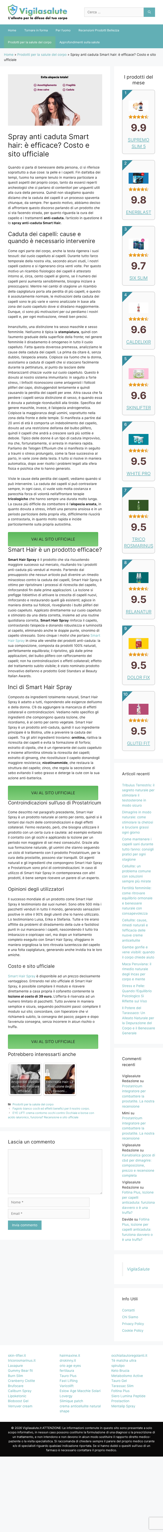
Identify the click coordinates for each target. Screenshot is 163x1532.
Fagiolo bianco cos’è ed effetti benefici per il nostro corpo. (51, 1108)
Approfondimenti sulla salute (79, 42)
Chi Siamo (130, 1317)
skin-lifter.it (17, 1355)
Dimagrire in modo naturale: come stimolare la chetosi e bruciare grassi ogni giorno (137, 822)
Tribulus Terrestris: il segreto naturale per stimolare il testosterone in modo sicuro (138, 795)
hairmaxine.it (70, 1355)
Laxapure (15, 1366)
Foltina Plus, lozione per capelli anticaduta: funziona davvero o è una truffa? (138, 1202)
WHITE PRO (139, 473)
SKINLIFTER (138, 407)
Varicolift (67, 1386)
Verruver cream (20, 1406)
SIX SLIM (138, 278)
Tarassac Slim (122, 1386)
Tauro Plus (68, 1376)
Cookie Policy (132, 1330)
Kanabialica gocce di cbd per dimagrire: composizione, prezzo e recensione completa (138, 1165)
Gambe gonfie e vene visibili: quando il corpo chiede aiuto (138, 952)
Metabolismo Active (127, 1376)
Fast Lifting (69, 1381)
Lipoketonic (17, 1396)
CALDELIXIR (138, 341)
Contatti (128, 1310)
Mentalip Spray (123, 1406)
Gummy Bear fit (20, 1371)
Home (12, 30)
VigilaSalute (138, 1269)
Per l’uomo (63, 30)
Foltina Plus (120, 1391)
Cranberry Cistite (21, 1381)
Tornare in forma (36, 30)
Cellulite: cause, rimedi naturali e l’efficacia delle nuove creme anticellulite (135, 930)
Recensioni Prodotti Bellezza (99, 30)
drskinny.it (68, 1360)
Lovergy (66, 1396)
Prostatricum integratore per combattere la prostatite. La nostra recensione (138, 1096)
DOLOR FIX (138, 677)
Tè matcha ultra (123, 1360)
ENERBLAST (138, 212)
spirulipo (118, 1366)
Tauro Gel (119, 1381)
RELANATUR (138, 611)
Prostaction (120, 1401)
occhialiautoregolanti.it (129, 1355)
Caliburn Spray (19, 1391)
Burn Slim (15, 1376)
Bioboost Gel (18, 1401)
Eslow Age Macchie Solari (80, 1391)
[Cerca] (149, 12)
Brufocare (15, 1386)
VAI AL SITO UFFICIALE (53, 539)
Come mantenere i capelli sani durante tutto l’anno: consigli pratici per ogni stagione (138, 849)
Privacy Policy (133, 1324)
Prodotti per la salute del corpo (29, 42)
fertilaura (67, 1371)
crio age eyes (70, 1366)
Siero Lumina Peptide (128, 1396)
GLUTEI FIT (138, 743)
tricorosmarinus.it (22, 1360)
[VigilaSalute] (37, 12)
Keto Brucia (120, 1371)
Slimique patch (71, 1401)
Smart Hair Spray (21, 976)
